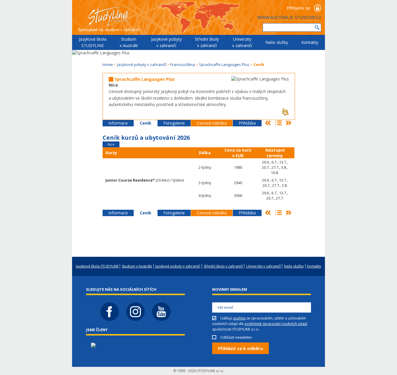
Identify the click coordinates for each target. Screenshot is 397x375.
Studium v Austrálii (129, 42)
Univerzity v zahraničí (242, 42)
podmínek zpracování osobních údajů (276, 323)
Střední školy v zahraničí (207, 42)
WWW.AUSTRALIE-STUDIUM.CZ (289, 17)
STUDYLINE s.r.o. (210, 370)
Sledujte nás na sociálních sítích (121, 289)
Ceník (145, 123)
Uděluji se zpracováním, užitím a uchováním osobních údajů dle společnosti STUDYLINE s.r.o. (259, 324)
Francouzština (182, 64)
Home (108, 64)
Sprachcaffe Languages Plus (224, 64)
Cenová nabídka (212, 123)
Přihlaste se (298, 8)
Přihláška (247, 123)
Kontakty (309, 42)
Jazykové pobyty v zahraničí (166, 42)
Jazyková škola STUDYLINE (92, 42)
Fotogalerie (174, 123)
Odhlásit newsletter (236, 337)
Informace (118, 123)
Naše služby (276, 42)
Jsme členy (97, 329)
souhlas (239, 318)
